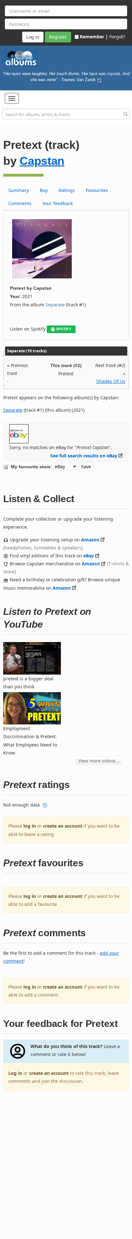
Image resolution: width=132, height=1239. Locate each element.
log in (29, 826)
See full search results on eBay (83, 456)
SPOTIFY (63, 329)
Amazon (90, 540)
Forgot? (117, 37)
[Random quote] (99, 79)
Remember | (94, 37)
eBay (88, 556)
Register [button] (58, 37)
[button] (12, 98)
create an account (62, 826)
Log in (15, 1073)
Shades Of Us (110, 381)
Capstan (42, 160)
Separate (55, 305)
